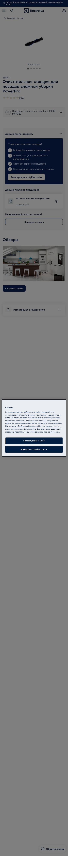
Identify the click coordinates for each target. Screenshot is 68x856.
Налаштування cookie (34, 440)
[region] (34, 428)
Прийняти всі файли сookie (33, 449)
